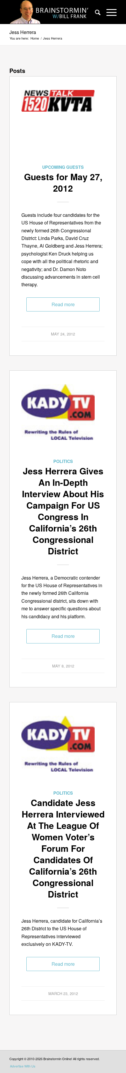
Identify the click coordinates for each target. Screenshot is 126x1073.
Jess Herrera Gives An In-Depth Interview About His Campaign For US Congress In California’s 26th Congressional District (63, 510)
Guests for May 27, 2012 (63, 182)
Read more (63, 304)
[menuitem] (95, 12)
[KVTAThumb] (58, 126)
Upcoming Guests (63, 167)
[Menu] (109, 12)
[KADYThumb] (58, 420)
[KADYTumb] (58, 752)
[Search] (95, 12)
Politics (63, 461)
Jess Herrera (22, 32)
